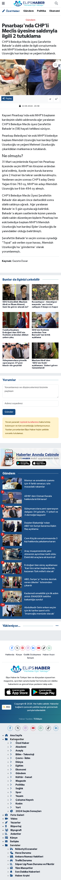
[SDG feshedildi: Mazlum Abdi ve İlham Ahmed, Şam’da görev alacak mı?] (16, 292)
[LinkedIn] (33, 648)
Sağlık (19, 788)
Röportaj (15, 826)
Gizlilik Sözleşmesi (32, 655)
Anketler (15, 834)
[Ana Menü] (3, 3)
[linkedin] (55, 728)
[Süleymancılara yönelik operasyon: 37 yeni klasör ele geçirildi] (16, 350)
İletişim (30, 658)
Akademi (20, 747)
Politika (41, 11)
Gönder (9, 412)
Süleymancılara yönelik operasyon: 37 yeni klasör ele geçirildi (15, 363)
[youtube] (33, 728)
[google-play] (44, 693)
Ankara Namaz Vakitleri (29, 856)
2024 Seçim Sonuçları (28, 811)
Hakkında (9, 655)
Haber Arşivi (48, 655)
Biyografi (15, 830)
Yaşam (19, 796)
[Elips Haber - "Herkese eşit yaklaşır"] (29, 3)
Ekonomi (54, 11)
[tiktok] (48, 728)
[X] (17, 648)
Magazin (20, 781)
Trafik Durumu (23, 860)
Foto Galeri (17, 815)
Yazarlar (15, 822)
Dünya (19, 762)
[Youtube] (38, 648)
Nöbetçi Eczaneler (26, 849)
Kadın (19, 803)
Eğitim (19, 765)
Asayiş (19, 750)
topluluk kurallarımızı (29, 422)
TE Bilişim (37, 719)
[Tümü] (57, 626)
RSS (8, 707)
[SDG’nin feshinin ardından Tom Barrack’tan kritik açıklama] (45, 320)
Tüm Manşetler (24, 868)
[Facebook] (11, 648)
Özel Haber (12, 11)
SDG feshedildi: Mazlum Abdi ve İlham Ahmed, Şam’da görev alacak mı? (15, 304)
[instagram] (25, 728)
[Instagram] (27, 648)
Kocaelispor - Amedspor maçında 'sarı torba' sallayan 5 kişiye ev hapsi (45, 304)
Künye (19, 655)
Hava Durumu (23, 853)
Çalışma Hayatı (24, 800)
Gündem (28, 11)
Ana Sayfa (16, 735)
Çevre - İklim (22, 758)
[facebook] (10, 728)
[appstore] (17, 693)
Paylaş (9, 98)
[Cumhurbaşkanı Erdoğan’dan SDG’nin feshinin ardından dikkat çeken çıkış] (16, 320)
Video (13, 818)
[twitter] (17, 728)
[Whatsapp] (49, 648)
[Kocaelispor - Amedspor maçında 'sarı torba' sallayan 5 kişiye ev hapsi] (45, 292)
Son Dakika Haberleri (27, 871)
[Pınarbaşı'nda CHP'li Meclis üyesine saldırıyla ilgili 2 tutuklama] (30, 77)
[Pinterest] (22, 648)
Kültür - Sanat (23, 777)
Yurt (18, 807)
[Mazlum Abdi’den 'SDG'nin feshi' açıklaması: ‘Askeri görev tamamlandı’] (45, 350)
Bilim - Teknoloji (24, 754)
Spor (18, 792)
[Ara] (56, 4)
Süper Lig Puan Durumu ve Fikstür (34, 864)
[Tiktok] (43, 648)
